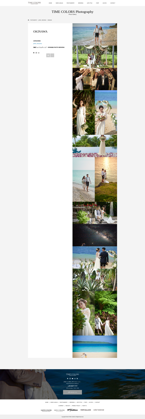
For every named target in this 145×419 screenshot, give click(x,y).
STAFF (97, 3)
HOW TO (84, 405)
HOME (50, 3)
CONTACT (112, 3)
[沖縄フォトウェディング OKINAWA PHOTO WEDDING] (94, 34)
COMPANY (61, 405)
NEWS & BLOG (59, 3)
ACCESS (105, 3)
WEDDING (80, 3)
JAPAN (34, 43)
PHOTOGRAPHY (70, 3)
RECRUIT (68, 405)
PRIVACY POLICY (76, 405)
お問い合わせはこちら (72, 392)
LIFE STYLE (89, 3)
